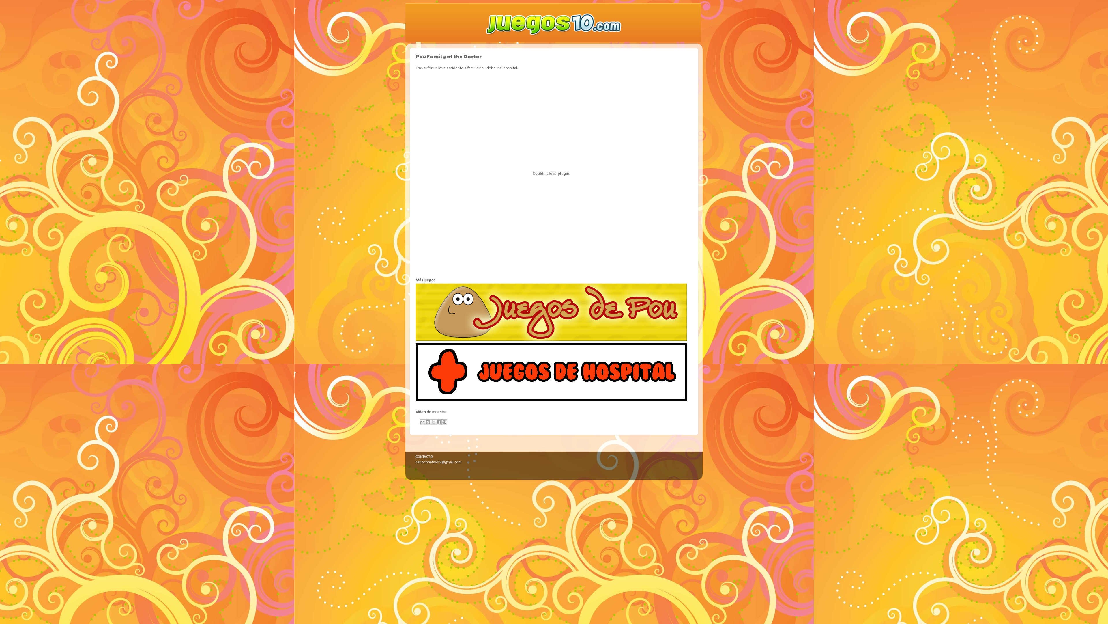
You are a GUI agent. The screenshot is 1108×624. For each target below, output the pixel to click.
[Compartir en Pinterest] (444, 422)
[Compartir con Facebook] (439, 422)
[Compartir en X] (433, 422)
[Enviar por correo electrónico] (422, 422)
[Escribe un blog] (428, 422)
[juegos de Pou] (551, 340)
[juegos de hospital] (551, 400)
